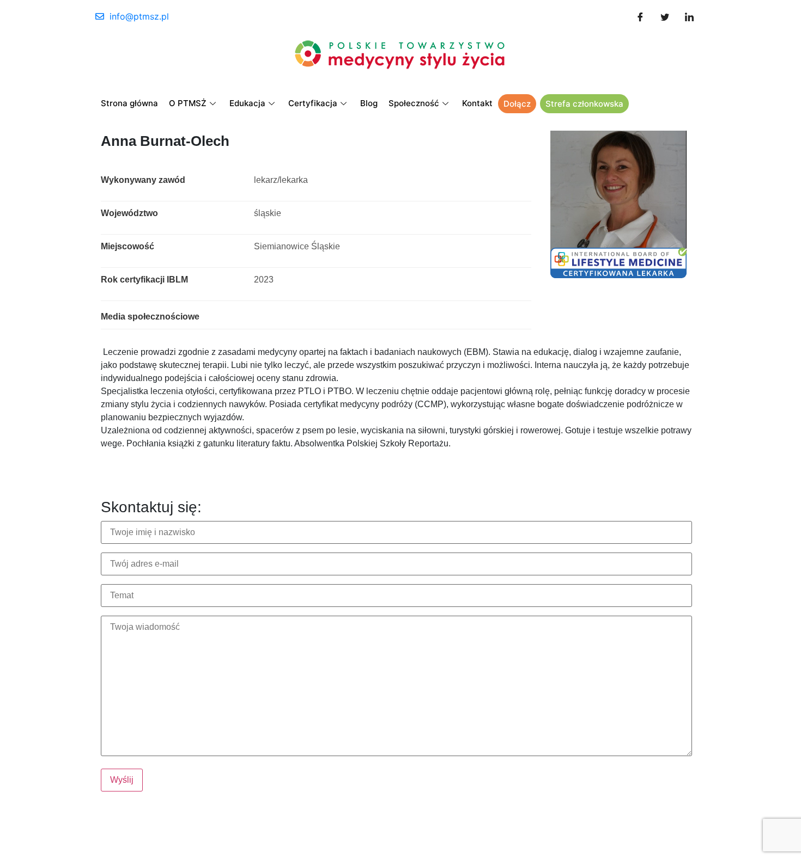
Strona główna (129, 103)
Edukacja (247, 103)
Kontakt (477, 103)
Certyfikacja (312, 103)
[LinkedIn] (689, 16)
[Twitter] (665, 16)
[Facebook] (640, 16)
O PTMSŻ (188, 103)
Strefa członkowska (584, 104)
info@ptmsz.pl (139, 16)
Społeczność (414, 103)
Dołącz (517, 104)
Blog (369, 103)
